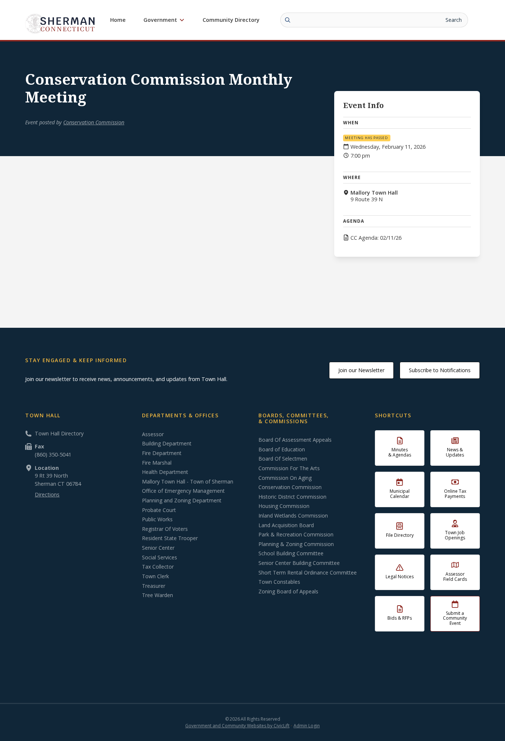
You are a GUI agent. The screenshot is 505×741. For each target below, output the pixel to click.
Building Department (167, 444)
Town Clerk (155, 576)
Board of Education (281, 449)
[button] (164, 20)
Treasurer (153, 586)
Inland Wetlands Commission (293, 516)
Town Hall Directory (59, 433)
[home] (60, 23)
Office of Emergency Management (183, 491)
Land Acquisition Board (286, 525)
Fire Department (162, 453)
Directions (47, 494)
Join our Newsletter (361, 370)
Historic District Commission (292, 497)
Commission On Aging (285, 478)
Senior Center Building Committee (299, 563)
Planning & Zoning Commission (296, 544)
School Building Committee (290, 553)
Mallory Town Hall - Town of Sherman (187, 482)
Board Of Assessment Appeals (295, 440)
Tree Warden (157, 595)
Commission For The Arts (289, 468)
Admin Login (307, 726)
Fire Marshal (157, 463)
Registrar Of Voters (165, 529)
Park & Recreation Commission (295, 535)
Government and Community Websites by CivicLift (237, 726)
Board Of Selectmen (282, 459)
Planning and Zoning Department (181, 500)
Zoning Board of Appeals (288, 592)
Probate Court (159, 510)
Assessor (153, 434)
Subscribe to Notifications (440, 370)
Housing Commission (283, 506)
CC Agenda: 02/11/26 (375, 238)
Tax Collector (158, 567)
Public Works (157, 519)
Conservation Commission (93, 122)
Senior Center (158, 548)
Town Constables (279, 582)
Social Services (159, 557)
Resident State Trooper (170, 538)
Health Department (165, 472)
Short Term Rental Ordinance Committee (307, 573)
